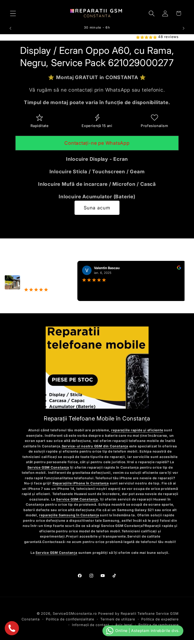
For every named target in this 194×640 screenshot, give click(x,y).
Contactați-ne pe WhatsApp (97, 143)
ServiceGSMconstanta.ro (75, 613)
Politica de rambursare (158, 625)
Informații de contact (90, 625)
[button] (13, 13)
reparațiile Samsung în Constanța (69, 515)
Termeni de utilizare (117, 619)
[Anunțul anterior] (10, 28)
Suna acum (97, 208)
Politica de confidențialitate (70, 619)
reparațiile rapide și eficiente (137, 430)
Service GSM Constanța (48, 467)
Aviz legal (123, 625)
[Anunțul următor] (183, 28)
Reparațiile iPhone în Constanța (81, 483)
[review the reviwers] (172, 268)
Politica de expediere (160, 619)
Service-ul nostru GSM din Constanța (95, 446)
